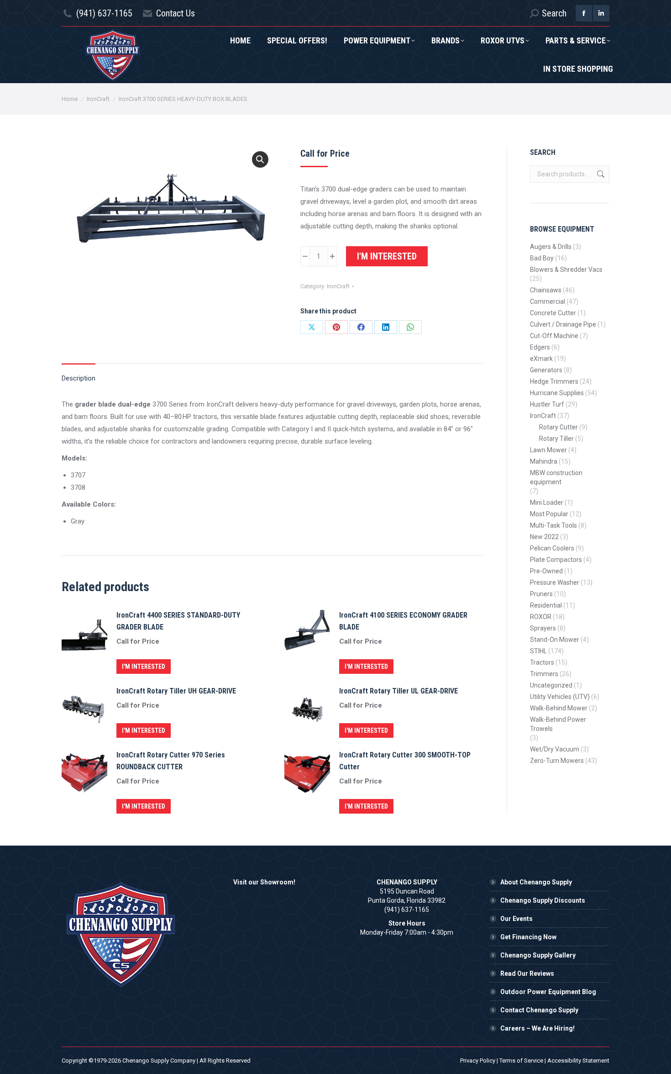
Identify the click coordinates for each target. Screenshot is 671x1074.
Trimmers (544, 673)
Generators (546, 370)
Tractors (542, 662)
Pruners (541, 594)
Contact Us (175, 13)
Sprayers (543, 628)
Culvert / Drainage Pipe (563, 324)
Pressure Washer (554, 582)
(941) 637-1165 (104, 13)
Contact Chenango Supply (539, 1010)
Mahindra (543, 461)
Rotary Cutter (558, 427)
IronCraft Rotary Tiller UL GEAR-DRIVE (398, 691)
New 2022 (544, 536)
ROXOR (540, 616)
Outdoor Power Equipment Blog (548, 991)
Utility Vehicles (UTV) (560, 696)
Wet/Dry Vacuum (554, 749)
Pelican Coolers (552, 548)
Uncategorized (551, 685)
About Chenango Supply (536, 882)
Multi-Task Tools (553, 525)
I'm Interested (387, 256)
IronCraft (338, 286)
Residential (546, 605)
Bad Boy (542, 258)
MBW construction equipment (556, 477)
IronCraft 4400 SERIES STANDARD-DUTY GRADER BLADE (178, 621)
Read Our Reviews (527, 973)
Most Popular (549, 514)
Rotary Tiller (556, 438)
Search (599, 174)
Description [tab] (78, 378)
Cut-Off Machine (554, 335)
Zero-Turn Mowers (557, 760)
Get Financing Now (528, 937)
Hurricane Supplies (557, 393)
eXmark (541, 358)
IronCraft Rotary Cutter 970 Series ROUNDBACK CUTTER (170, 761)
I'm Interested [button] (143, 666)
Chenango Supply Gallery (538, 955)
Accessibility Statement (578, 1060)
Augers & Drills (550, 246)
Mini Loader (546, 502)
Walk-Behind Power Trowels (558, 724)
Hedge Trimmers (554, 381)
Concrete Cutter (553, 313)
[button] (260, 159)
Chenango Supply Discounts (542, 900)
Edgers (540, 347)
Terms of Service (521, 1060)
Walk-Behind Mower (558, 708)
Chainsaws (545, 290)
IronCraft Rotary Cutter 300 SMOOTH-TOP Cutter (405, 761)
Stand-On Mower (554, 639)
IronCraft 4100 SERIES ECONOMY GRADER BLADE (403, 621)
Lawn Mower (548, 450)
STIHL (538, 651)
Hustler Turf (547, 404)
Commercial (547, 301)
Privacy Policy (477, 1060)
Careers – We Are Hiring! (537, 1028)
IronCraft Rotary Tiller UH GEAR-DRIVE (176, 691)
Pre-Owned (546, 571)
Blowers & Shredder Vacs (566, 269)
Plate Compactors (556, 559)
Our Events (516, 918)
